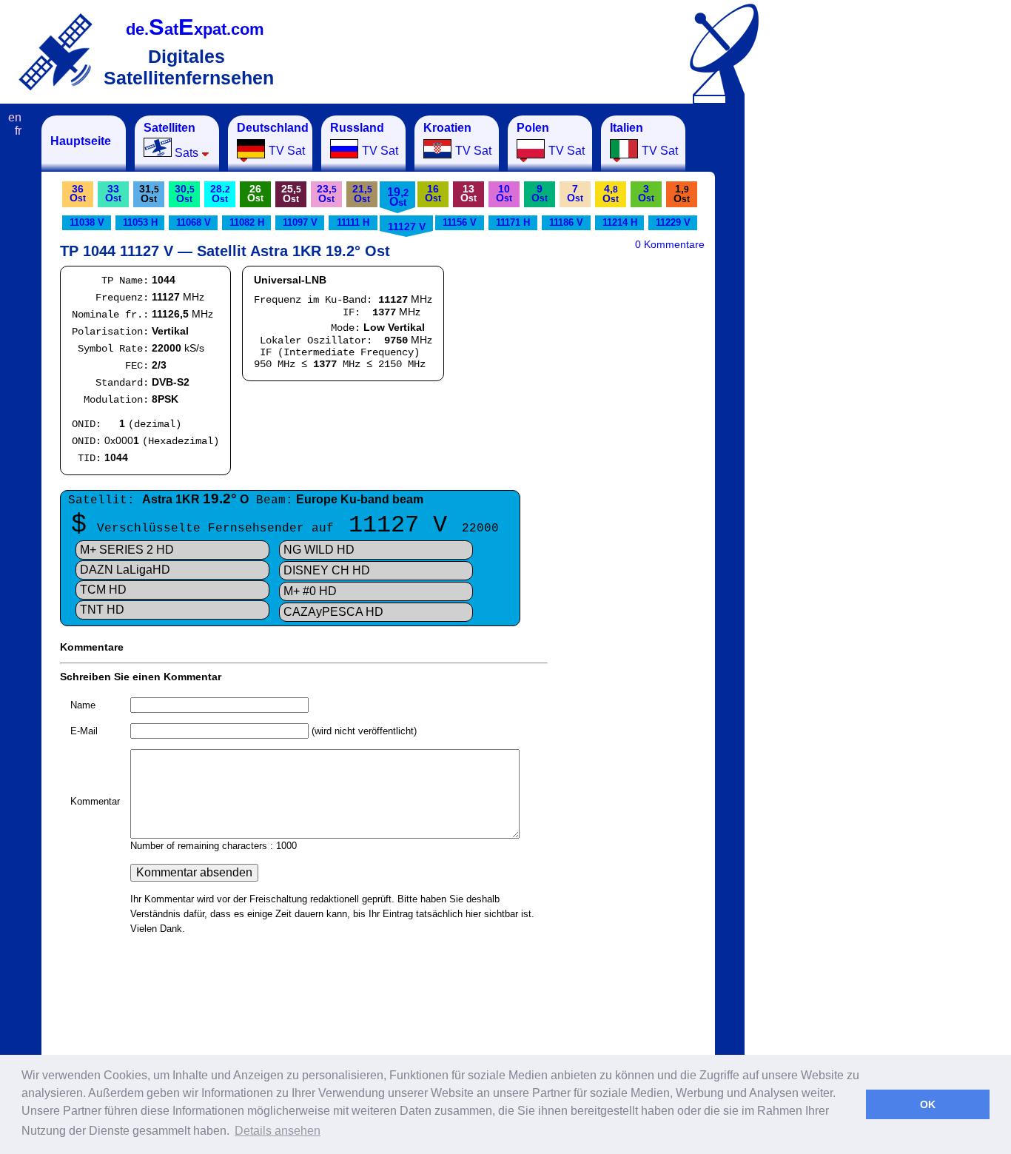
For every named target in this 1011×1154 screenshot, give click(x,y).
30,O (185, 193)
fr (18, 130)
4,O (610, 193)
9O (539, 193)
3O (646, 193)
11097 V (300, 222)
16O (433, 193)
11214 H (619, 222)
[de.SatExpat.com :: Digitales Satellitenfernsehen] (56, 51)
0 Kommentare (670, 244)
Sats (171, 140)
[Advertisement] (818, 337)
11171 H (513, 222)
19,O (398, 197)
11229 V (673, 222)
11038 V (87, 222)
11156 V (460, 222)
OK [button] (928, 1104)
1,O (682, 193)
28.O (220, 193)
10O (504, 193)
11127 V (407, 226)
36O (78, 193)
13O (468, 193)
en (14, 117)
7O (575, 193)
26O (255, 193)
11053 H (140, 222)
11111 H (353, 222)
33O (113, 193)
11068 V (193, 222)
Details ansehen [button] (277, 1130)
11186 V (566, 222)
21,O (362, 193)
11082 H (246, 222)
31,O (149, 193)
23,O (327, 193)
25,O (291, 193)
